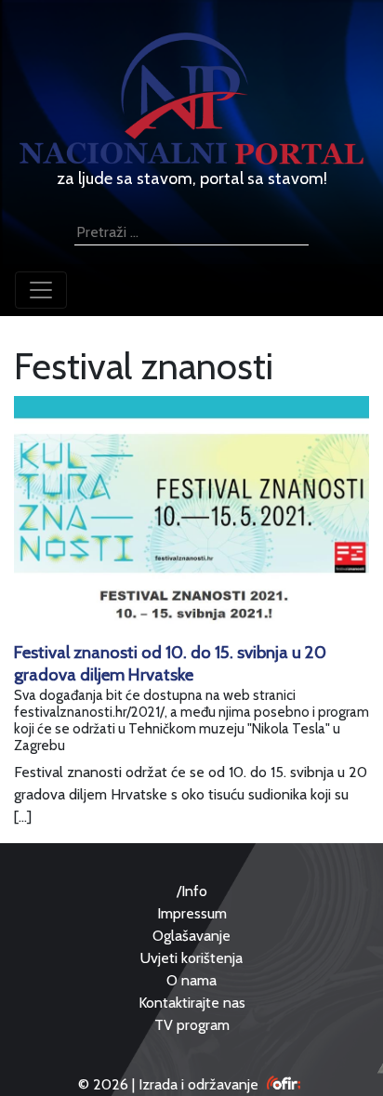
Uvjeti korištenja (191, 958)
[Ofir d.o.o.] (284, 1084)
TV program (192, 1025)
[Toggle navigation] (41, 290)
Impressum (192, 913)
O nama (191, 980)
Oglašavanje (191, 935)
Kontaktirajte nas (192, 1002)
